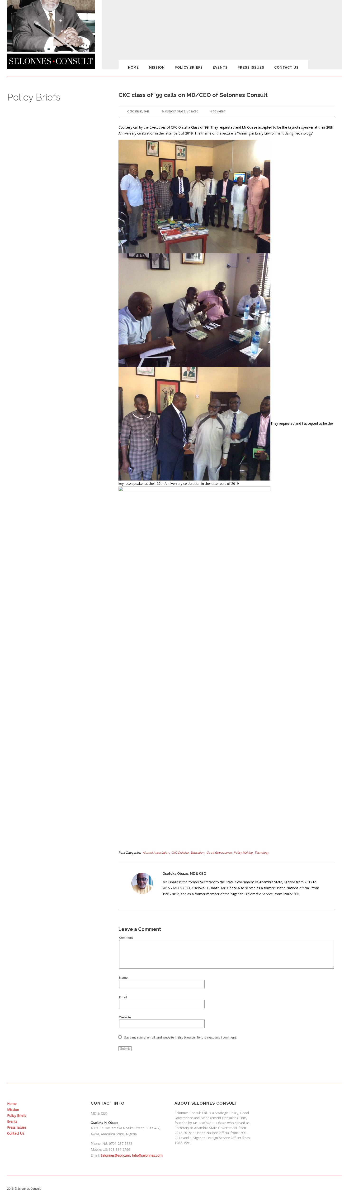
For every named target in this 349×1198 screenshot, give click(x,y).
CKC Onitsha (180, 853)
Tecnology (262, 853)
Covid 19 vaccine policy (61, 820)
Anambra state (55, 469)
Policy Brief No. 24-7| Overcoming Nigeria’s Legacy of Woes (62, 223)
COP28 (49, 775)
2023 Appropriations (59, 355)
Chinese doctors (56, 683)
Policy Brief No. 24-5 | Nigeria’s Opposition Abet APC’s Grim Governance (59, 251)
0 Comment (218, 111)
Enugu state (53, 1001)
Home (133, 67)
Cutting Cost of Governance (64, 866)
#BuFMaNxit (53, 336)
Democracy (53, 879)
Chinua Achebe (55, 690)
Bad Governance (57, 533)
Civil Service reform (58, 696)
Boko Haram (53, 565)
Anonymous (53, 495)
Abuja (49, 393)
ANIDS (49, 476)
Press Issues (251, 67)
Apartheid (52, 502)
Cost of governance (59, 801)
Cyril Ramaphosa (57, 873)
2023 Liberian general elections (67, 373)
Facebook (52, 1047)
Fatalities (51, 1078)
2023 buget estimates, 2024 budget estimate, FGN (64, 364)
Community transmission (62, 748)
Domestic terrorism (58, 912)
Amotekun (52, 445)
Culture (50, 846)
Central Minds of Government (66, 657)
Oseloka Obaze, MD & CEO (181, 111)
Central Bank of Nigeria (61, 650)
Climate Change (56, 729)
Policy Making (243, 853)
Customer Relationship (61, 859)
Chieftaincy (53, 670)
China (49, 676)
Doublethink (53, 925)
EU (46, 1027)
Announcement (56, 482)
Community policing (58, 735)
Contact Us (286, 67)
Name (123, 977)
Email (123, 997)
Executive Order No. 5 (60, 1041)
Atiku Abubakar (56, 526)
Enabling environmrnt (60, 977)
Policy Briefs (189, 67)
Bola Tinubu (53, 572)
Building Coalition (57, 605)
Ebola (49, 931)
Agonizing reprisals (58, 425)
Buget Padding (55, 592)
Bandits (50, 539)
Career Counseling (58, 644)
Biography (52, 559)
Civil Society (53, 703)
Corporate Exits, (56, 788)
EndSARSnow (54, 995)
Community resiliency (60, 742)
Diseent (50, 905)
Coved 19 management (61, 807)
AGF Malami (53, 419)
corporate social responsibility (66, 794)
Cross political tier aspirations (66, 833)
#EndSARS (52, 342)
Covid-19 (51, 827)
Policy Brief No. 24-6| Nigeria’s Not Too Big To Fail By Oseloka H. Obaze (63, 236)
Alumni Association (156, 853)
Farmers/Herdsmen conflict (64, 1071)
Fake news (52, 1054)
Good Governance (219, 853)
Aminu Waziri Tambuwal (62, 439)
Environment (54, 1008)
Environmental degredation (64, 1014)
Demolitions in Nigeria (60, 886)
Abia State (52, 386)
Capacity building (57, 631)
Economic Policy (56, 938)
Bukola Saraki (55, 611)
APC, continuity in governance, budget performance (66, 517)
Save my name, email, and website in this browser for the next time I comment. (180, 1037)
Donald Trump (55, 918)
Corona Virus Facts (58, 781)
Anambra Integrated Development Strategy (61, 460)
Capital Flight (54, 637)
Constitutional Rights (59, 768)
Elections (51, 964)
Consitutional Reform (60, 762)
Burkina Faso (54, 618)
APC (47, 508)
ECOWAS (51, 951)
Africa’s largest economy (62, 412)
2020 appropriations (59, 349)
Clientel (50, 722)
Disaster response (58, 899)
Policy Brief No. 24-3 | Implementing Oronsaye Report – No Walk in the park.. (63, 281)
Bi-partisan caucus (58, 552)
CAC (47, 624)
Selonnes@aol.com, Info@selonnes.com (132, 1155)
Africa (49, 406)
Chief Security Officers (61, 663)
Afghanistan (53, 399)
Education (197, 853)
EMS (48, 971)
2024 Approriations (58, 380)
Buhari (49, 598)
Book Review (54, 579)
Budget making (55, 585)
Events (220, 67)
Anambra (51, 452)
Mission (157, 67)
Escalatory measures (60, 1021)
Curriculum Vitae (56, 853)
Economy (51, 945)
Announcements (56, 489)
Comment (126, 937)
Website (125, 1017)
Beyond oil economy (59, 546)
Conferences (54, 755)
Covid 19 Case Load (59, 814)
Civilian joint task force (61, 709)
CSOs (48, 840)
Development (54, 892)
